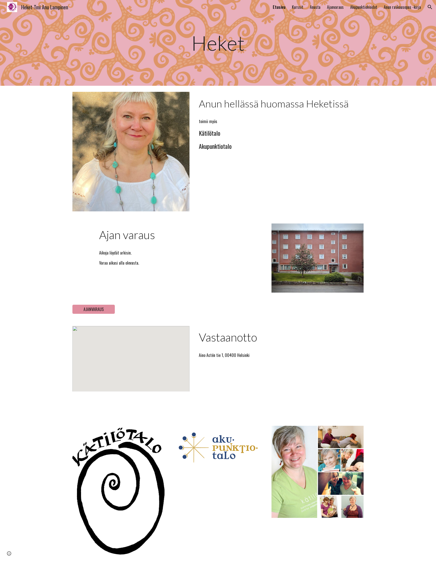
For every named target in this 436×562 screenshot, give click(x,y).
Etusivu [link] (279, 7)
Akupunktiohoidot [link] (363, 7)
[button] (430, 7)
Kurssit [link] (297, 7)
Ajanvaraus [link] (335, 7)
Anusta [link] (315, 7)
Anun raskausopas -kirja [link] (402, 7)
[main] (218, 43)
